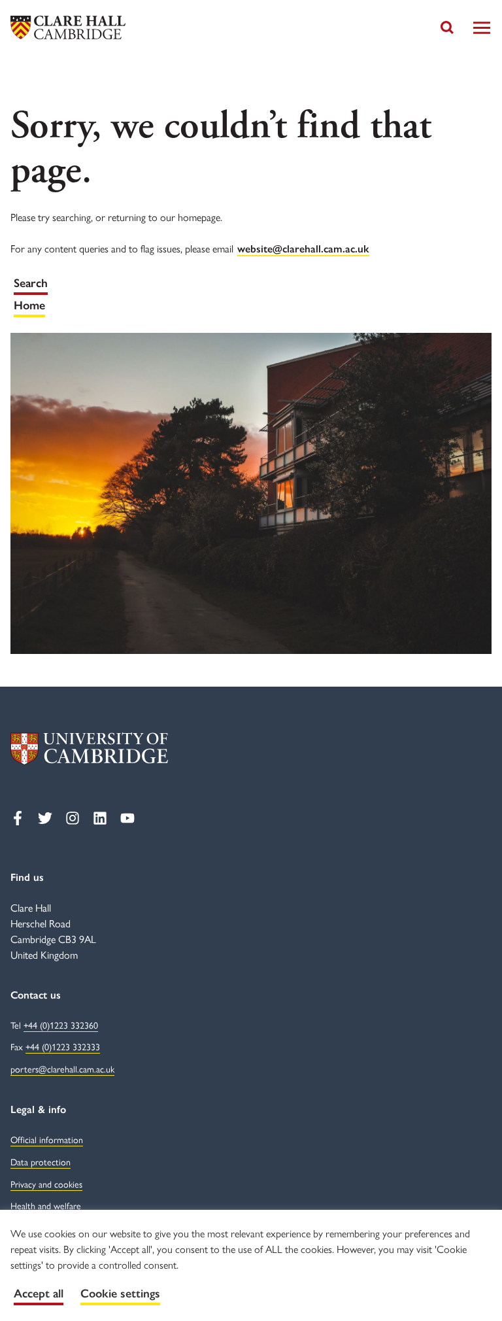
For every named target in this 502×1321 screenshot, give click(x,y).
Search (31, 283)
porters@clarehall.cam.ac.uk (62, 1068)
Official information (46, 1139)
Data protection (40, 1161)
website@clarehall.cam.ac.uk (303, 249)
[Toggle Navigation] (482, 28)
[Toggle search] (447, 27)
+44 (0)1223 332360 (61, 1024)
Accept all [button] (38, 1293)
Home (29, 305)
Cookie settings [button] (120, 1293)
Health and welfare (45, 1205)
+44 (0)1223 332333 (62, 1046)
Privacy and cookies (46, 1183)
